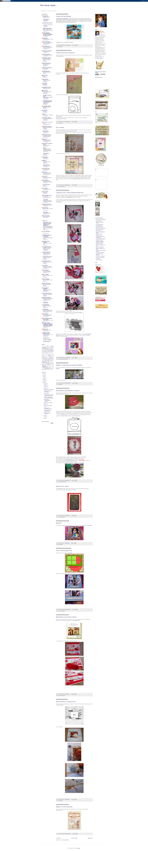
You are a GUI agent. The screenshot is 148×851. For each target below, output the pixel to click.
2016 (44, 375)
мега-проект (51, 357)
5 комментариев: (67, 121)
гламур (43, 350)
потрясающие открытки (100, 252)
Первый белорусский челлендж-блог (47, 235)
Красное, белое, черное (62, 486)
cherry (44, 76)
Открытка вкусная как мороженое (65, 52)
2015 (44, 376)
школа (50, 367)
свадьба (48, 364)
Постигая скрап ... (49, 5)
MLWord (44, 160)
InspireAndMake (47, 368)
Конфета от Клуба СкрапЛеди (64, 807)
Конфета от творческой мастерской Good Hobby (69, 365)
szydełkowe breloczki (46, 16)
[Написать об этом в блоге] (74, 45)
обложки (50, 360)
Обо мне (48, 10)
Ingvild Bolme (45, 199)
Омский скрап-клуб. (47, 252)
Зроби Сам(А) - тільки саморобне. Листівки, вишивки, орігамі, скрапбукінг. (47, 224)
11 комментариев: (67, 357)
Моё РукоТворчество (47, 63)
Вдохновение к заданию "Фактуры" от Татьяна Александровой (47, 248)
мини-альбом (50, 358)
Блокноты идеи (98, 220)
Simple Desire (60, 56)
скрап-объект (44, 365)
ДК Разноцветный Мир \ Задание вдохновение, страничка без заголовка (47, 150)
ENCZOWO (45, 83)
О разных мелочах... (47, 54)
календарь (47, 354)
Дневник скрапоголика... (47, 67)
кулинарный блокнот (45, 356)
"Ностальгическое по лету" (61, 118)
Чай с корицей (46, 274)
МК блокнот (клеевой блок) (100, 228)
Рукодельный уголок (47, 204)
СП (50, 365)
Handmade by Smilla (47, 87)
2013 (44, 379)
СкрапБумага (69, 197)
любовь (60, 186)
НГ (46, 360)
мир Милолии (45, 207)
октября (45, 386)
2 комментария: (67, 799)
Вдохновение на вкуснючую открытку (66, 617)
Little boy (44, 185)
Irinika (102, 31)
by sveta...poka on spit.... (47, 195)
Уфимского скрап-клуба (78, 178)
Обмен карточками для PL (47, 177)
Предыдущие (90, 838)
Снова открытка (45, 68)
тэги (52, 366)
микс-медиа (45, 358)
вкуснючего (77, 620)
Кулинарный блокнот (99, 226)
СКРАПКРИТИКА (46, 304)
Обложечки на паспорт (47, 213)
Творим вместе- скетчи (47, 256)
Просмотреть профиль (99, 58)
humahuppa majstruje (47, 106)
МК (42, 359)
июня (45, 416)
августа (45, 388)
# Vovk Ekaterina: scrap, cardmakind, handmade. (47, 101)
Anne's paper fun (46, 19)
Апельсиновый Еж (46, 341)
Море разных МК (99, 234)
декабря (45, 383)
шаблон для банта (99, 259)
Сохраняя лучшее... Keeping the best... (46, 333)
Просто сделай (79, 312)
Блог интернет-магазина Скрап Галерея (47, 319)
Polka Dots (59, 523)
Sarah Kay (64, 481)
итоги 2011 (50, 353)
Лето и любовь (60, 127)
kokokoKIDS (45, 38)
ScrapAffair (90, 525)
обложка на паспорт (99, 240)
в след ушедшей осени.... (47, 189)
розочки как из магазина (100, 257)
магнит (47, 357)
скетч (60, 610)
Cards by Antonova (46, 184)
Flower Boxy (45, 84)
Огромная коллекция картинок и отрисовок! (100, 242)
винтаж (51, 349)
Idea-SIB (59, 116)
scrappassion (45, 15)
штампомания (45, 313)
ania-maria (45, 172)
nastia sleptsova (46, 153)
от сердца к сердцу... (47, 117)
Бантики (60, 488)
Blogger (79, 848)
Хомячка (88, 335)
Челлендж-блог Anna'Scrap (46, 288)
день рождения (50, 350)
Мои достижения (53, 10)
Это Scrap (63, 414)
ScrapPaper (58, 201)
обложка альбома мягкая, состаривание (100, 237)
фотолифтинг (45, 367)
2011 (44, 382)
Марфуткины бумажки (47, 126)
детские (60, 695)
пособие (43, 363)
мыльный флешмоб (47, 359)
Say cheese (45, 176)
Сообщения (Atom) (65, 839)
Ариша (44, 348)
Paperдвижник (45, 309)
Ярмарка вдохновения (47, 28)
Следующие (58, 838)
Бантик (84, 456)
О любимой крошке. (46, 51)
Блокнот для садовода (47, 88)
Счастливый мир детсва (69, 460)
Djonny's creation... (46, 215)
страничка (61, 544)
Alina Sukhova (45, 212)
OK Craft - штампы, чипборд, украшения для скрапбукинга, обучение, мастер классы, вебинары (48, 324)
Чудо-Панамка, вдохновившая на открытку (67, 390)
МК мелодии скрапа (99, 229)
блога (71, 552)
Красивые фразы (99, 225)
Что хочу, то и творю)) (47, 50)
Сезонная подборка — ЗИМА (48, 39)
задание (51, 352)
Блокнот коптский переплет (101, 219)
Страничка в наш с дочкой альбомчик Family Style (69, 192)
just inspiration (46, 180)
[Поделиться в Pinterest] (77, 45)
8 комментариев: (67, 480)
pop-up (46, 369)
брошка (47, 349)
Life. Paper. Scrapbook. (47, 339)
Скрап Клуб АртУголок (47, 293)
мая (45, 418)
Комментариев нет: (67, 609)
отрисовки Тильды (99, 243)
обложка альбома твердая (100, 238)
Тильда (50, 366)
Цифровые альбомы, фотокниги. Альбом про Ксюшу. (47, 59)
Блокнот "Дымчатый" (46, 216)
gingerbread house (46, 71)
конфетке (58, 368)
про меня (47, 363)
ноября (45, 385)
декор (46, 350)
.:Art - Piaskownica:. (46, 231)
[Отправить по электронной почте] (72, 45)
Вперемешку (45, 75)
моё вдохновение (46, 46)
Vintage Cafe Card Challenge (63, 16)
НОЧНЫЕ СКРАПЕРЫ (47, 297)
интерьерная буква (44, 353)
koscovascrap (45, 79)
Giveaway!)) (45, 111)
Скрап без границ (69, 459)
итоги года (43, 354)
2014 (44, 378)
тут (61, 810)
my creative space (46, 168)
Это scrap (65, 94)
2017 (44, 373)
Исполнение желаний (47, 57)
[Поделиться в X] (75, 45)
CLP (68, 153)
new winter (45, 154)
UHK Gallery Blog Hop (46, 35)
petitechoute (45, 110)
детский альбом (51, 351)
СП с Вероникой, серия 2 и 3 (47, 55)
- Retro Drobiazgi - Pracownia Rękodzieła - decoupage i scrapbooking (48, 33)
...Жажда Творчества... (47, 246)
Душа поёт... (45, 139)
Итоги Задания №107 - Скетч (48, 320)
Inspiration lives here (47, 134)
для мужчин (46, 352)
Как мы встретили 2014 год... (47, 205)
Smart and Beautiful (46, 41)
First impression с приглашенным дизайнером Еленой (47, 237)
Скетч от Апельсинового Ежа (64, 550)
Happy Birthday (45, 20)
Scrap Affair (75, 458)
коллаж (51, 354)
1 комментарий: (67, 515)
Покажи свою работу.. (46, 145)
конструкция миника (99, 224)
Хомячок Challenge (46, 283)
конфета (60, 46)
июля (45, 415)
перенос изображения (100, 246)
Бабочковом (58, 335)
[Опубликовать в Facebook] (76, 45)
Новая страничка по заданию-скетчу (66, 701)
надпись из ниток (99, 235)
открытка (63, 186)
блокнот (43, 349)
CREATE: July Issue (46, 169)
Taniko (44, 114)
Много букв (45, 192)
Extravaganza (45, 90)
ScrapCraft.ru (45, 265)
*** (43, 232)
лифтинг (50, 356)
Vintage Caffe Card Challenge (62, 18)
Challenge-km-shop (46, 261)
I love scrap (78, 175)
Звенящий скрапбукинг (47, 326)
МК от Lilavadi (98, 230)
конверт (43, 355)
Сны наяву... (45, 188)
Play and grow (45, 191)
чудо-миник (98, 258)
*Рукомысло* (45, 329)
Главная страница (43, 10)
